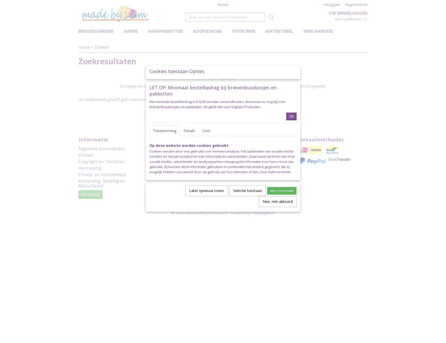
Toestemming (164, 130)
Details (189, 130)
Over (206, 130)
